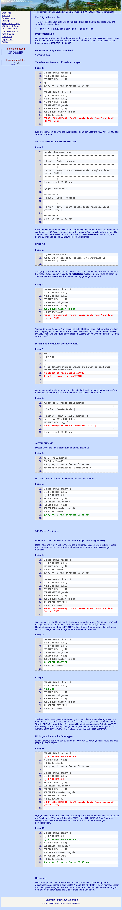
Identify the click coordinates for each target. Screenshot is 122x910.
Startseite (60, 12)
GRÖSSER (15, 52)
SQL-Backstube (72, 12)
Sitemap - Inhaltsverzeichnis (62, 899)
